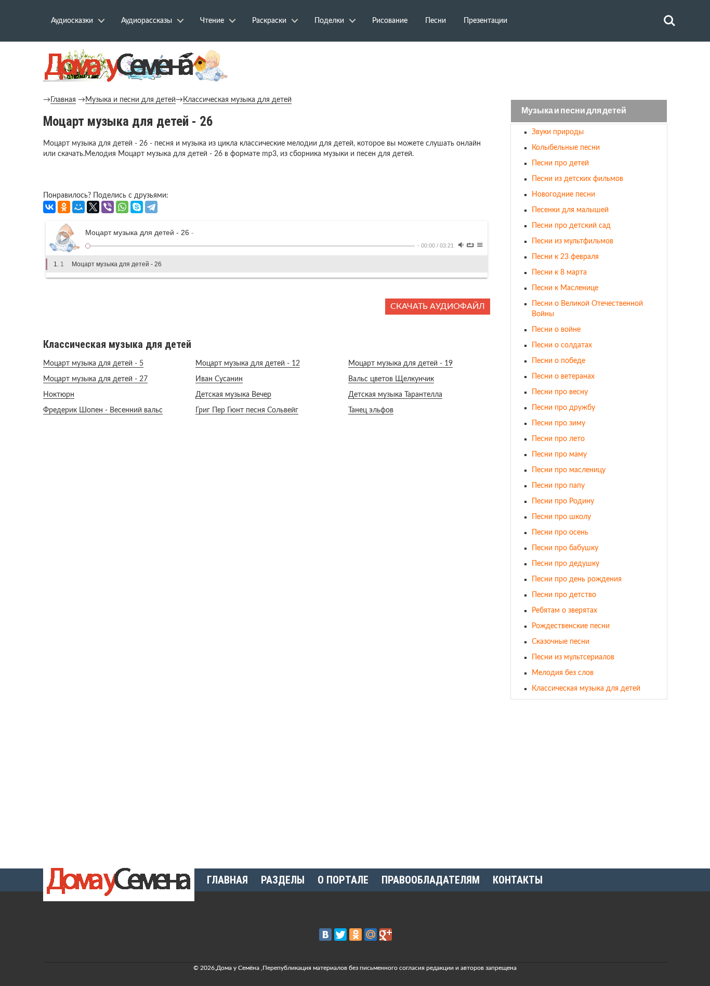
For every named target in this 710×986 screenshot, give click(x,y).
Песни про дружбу (563, 407)
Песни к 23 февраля (565, 257)
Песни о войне (556, 329)
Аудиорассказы (146, 20)
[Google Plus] (385, 934)
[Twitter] (340, 934)
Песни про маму (559, 454)
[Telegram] (151, 207)
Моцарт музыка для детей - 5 (93, 363)
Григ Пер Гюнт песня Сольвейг (246, 410)
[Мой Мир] (78, 207)
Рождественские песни (571, 626)
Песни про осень (560, 532)
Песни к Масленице (565, 288)
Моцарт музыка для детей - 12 (247, 363)
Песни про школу (561, 517)
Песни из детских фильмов (577, 179)
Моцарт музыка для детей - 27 (95, 379)
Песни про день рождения (577, 579)
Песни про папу (558, 485)
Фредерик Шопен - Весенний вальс (103, 410)
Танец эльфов (370, 410)
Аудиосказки (72, 20)
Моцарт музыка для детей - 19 (400, 363)
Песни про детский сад (571, 225)
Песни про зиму (558, 423)
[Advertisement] (589, 780)
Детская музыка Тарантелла (395, 394)
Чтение (212, 20)
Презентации (485, 20)
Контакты (518, 880)
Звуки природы (558, 132)
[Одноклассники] (64, 207)
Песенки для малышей (570, 210)
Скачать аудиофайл (437, 306)
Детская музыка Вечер (233, 394)
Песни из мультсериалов (573, 657)
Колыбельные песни (566, 147)
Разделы (283, 880)
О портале (343, 880)
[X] (93, 207)
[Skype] (136, 207)
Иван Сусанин (219, 379)
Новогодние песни (563, 194)
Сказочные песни (560, 641)
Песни (435, 20)
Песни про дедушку (565, 563)
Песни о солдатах (562, 345)
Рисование (389, 20)
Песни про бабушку (565, 548)
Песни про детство (564, 595)
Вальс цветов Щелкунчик (391, 379)
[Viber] (107, 207)
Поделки (329, 20)
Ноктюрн (58, 394)
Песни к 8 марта (559, 272)
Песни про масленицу (569, 470)
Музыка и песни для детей (130, 99)
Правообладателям (431, 880)
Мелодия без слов (563, 673)
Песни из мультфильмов (572, 241)
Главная (63, 99)
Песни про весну (560, 392)
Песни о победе (558, 361)
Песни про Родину (563, 501)
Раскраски (269, 20)
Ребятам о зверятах (564, 610)
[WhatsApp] (122, 207)
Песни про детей (560, 163)
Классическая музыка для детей (237, 99)
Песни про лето (558, 439)
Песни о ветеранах (563, 376)
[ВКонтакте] (49, 207)
